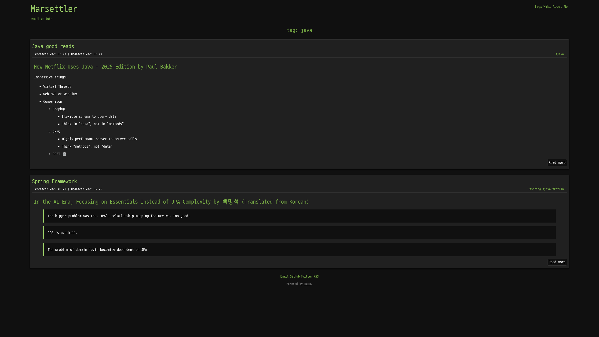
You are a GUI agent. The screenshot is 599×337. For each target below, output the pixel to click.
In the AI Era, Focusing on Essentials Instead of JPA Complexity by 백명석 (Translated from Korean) (171, 202)
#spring (535, 189)
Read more (557, 163)
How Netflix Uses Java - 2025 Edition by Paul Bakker (105, 67)
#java (560, 54)
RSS (316, 276)
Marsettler (54, 9)
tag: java (299, 30)
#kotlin (558, 189)
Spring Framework (54, 182)
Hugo (307, 284)
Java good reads (53, 47)
